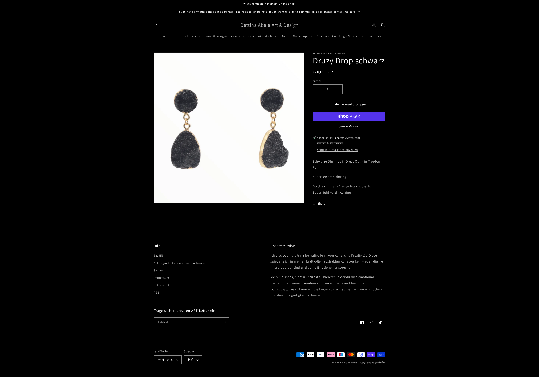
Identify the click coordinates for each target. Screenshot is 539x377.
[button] (158, 25)
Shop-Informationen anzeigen (337, 150)
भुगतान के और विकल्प (349, 126)
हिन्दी (190, 360)
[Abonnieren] (224, 322)
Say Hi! (158, 255)
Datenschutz (162, 285)
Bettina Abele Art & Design (353, 362)
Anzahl (317, 81)
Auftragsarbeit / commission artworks (179, 263)
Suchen (159, 270)
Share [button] (321, 203)
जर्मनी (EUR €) (165, 360)
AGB (156, 292)
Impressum (161, 278)
